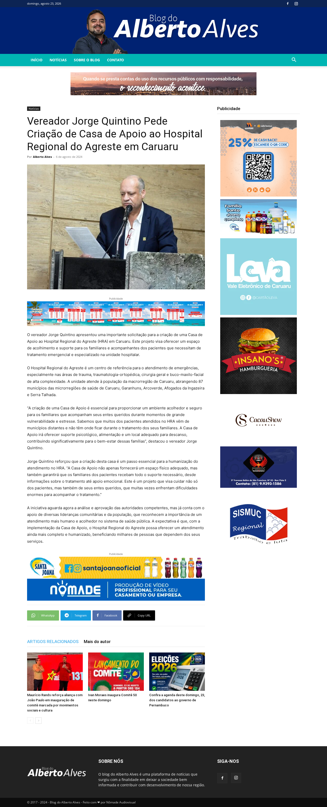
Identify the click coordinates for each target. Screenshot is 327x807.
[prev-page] (30, 720)
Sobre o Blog (87, 59)
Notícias (58, 59)
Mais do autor (97, 641)
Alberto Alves (42, 157)
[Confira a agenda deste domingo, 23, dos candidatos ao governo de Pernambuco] (177, 671)
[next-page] (38, 720)
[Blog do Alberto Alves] (163, 30)
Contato (115, 59)
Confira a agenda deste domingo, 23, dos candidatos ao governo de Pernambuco (177, 700)
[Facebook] (287, 3)
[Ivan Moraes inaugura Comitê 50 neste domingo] (116, 671)
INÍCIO (36, 59)
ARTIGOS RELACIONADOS (53, 641)
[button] (294, 60)
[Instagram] (296, 3)
